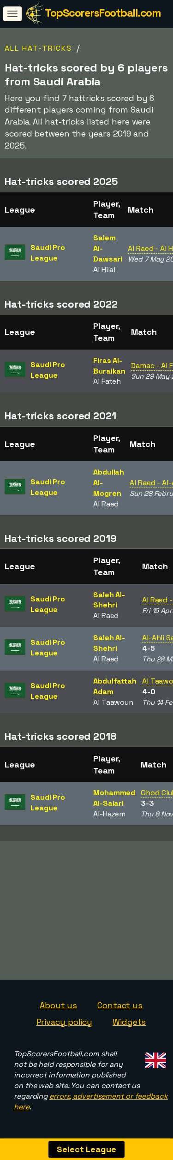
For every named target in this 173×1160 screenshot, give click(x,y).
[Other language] (154, 1057)
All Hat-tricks (38, 48)
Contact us (120, 1005)
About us (58, 1005)
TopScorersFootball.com (103, 13)
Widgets (129, 1022)
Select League (86, 1149)
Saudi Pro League (47, 253)
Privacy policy (64, 1022)
